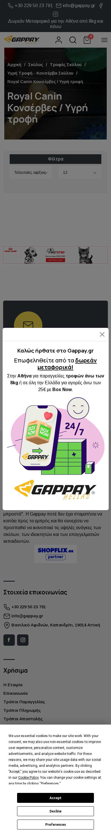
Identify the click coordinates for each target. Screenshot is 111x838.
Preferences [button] (50, 784)
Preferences (55, 825)
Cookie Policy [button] (28, 778)
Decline (55, 811)
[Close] (102, 334)
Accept (55, 798)
